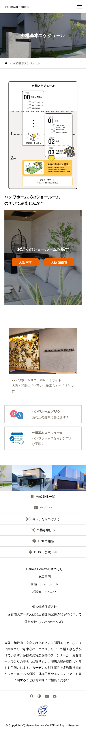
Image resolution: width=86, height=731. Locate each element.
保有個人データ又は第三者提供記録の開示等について (43, 614)
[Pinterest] (39, 696)
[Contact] (54, 696)
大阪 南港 (25, 262)
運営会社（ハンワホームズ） (43, 622)
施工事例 (43, 576)
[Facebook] (31, 696)
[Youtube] (47, 696)
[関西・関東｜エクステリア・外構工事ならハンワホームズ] (16, 6)
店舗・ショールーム (43, 584)
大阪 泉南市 (59, 262)
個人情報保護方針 (43, 606)
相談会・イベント (43, 591)
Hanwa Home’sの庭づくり (43, 569)
